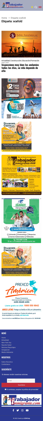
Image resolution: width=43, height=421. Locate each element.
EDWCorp (27, 418)
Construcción (15, 61)
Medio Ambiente (7, 352)
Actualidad (6, 61)
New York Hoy (6, 343)
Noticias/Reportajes (9, 347)
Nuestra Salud (6, 345)
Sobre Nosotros (7, 362)
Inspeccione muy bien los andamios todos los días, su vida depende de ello (20, 67)
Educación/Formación (30, 61)
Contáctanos (6, 364)
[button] (40, 7)
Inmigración (6, 350)
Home (4, 18)
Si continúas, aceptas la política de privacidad (22, 389)
